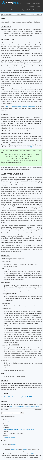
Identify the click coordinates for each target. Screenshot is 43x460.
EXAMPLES (6, 114)
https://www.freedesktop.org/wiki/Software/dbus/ (20, 106)
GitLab (13, 10)
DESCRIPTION (7, 40)
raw (14, 444)
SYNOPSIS (6, 26)
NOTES (4, 380)
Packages (36, 3)
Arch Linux (11, 3)
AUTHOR (5, 394)
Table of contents (8, 441)
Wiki (38, 6)
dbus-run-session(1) (25, 147)
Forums (31, 6)
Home (28, 3)
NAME (4, 19)
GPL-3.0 (32, 454)
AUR (28, 10)
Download (36, 10)
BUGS (4, 401)
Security (21, 10)
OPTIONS (5, 256)
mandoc (24, 449)
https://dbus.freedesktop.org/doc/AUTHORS (18, 397)
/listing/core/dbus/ (9, 437)
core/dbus (7, 422)
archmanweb (14, 449)
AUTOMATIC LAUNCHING (12, 174)
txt (11, 444)
